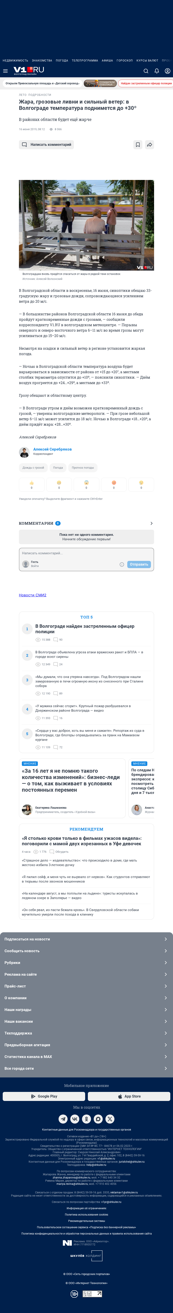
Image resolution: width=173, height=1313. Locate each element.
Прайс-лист (15, 986)
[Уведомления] (156, 71)
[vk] (74, 1119)
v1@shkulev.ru (106, 1158)
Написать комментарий (51, 144)
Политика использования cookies (86, 1214)
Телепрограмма (85, 60)
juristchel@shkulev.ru (132, 1161)
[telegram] (63, 1119)
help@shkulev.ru (96, 1165)
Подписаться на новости (27, 939)
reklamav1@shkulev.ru (124, 1192)
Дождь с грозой (33, 467)
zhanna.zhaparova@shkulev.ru (71, 1177)
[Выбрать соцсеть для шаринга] (149, 144)
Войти (35, 566)
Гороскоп (125, 60)
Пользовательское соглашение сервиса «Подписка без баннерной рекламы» (86, 1227)
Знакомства (42, 60)
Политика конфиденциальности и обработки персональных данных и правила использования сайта (86, 1233)
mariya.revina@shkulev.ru (72, 1183)
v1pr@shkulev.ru (111, 1202)
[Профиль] (167, 71)
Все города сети (19, 1068)
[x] (109, 1119)
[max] (98, 1119)
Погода (62, 60)
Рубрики (12, 962)
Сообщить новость (22, 951)
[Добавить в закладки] (137, 144)
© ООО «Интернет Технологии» (86, 1283)
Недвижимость (15, 60)
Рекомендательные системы (86, 1221)
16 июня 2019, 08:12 (32, 129)
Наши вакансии (19, 1021)
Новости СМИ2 (32, 595)
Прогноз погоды (83, 467)
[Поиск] (146, 71)
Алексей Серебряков (52, 449)
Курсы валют (147, 60)
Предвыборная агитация (27, 1045)
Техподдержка (18, 1033)
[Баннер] (100, 83)
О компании (16, 998)
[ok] (86, 1119)
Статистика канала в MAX (28, 1056)
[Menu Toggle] (5, 71)
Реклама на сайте (21, 974)
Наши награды (18, 1009)
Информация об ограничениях (86, 1208)
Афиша (107, 60)
